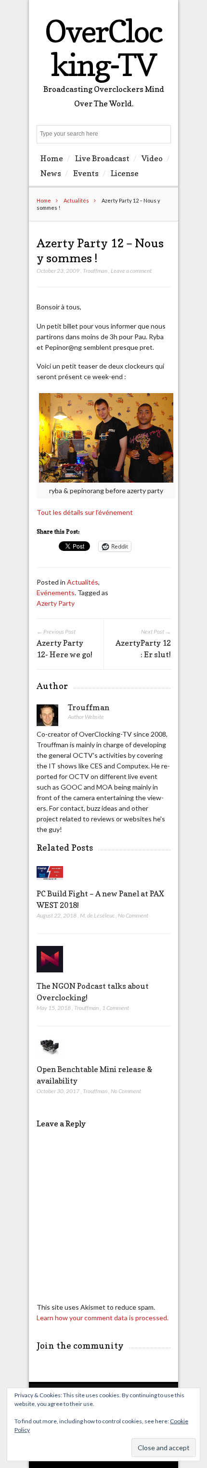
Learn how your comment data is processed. (102, 1318)
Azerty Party (56, 603)
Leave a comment (131, 270)
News (50, 173)
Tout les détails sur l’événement (85, 512)
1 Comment (115, 1007)
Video (152, 158)
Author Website (86, 716)
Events (86, 173)
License (125, 173)
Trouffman (95, 270)
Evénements (56, 592)
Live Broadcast (102, 158)
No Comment (133, 915)
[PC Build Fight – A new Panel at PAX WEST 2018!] (50, 882)
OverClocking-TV (103, 48)
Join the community (80, 1345)
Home (51, 158)
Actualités (76, 200)
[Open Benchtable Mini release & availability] (50, 1058)
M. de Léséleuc (97, 915)
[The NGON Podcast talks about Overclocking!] (50, 974)
